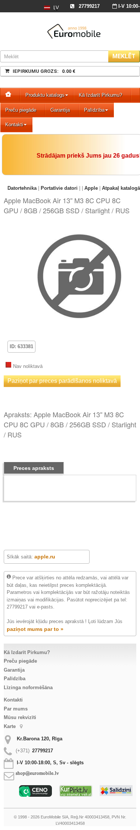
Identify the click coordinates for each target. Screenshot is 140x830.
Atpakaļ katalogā (121, 188)
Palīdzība (94, 110)
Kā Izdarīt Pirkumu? (100, 95)
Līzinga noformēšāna (28, 687)
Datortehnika (22, 188)
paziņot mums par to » (35, 629)
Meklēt (124, 56)
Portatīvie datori (59, 188)
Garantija (60, 110)
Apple (91, 188)
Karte (10, 726)
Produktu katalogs (45, 95)
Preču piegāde (20, 110)
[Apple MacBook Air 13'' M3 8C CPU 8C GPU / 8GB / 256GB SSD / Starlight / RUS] (79, 230)
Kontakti (14, 124)
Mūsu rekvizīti (20, 717)
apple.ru (44, 557)
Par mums (16, 709)
